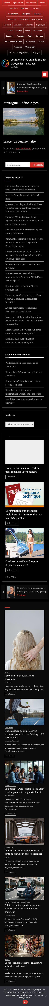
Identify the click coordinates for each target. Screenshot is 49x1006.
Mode (27, 30)
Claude (8, 372)
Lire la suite (10, 694)
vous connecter (23, 148)
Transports (30, 47)
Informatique (36, 19)
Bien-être (14, 8)
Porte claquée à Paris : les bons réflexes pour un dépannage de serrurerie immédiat (23, 299)
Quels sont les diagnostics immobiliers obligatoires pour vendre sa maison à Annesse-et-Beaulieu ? (31, 86)
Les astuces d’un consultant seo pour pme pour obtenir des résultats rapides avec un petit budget (23, 255)
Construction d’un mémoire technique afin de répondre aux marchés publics (23, 514)
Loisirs (10, 30)
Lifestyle (29, 25)
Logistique (40, 25)
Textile (41, 41)
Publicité (20, 36)
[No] (45, 996)
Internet (7, 25)
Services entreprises (13, 41)
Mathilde (9, 399)
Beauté (42, 3)
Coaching (35, 8)
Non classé (37, 30)
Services (39, 36)
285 (12, 577)
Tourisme (18, 47)
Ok (25, 1002)
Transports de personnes (19, 52)
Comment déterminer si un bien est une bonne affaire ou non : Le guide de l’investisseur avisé (24, 242)
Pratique (9, 36)
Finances (37, 14)
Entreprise (26, 14)
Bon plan (24, 8)
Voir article (12, 476)
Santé (30, 36)
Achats (7, 3)
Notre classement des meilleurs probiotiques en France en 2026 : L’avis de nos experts (23, 277)
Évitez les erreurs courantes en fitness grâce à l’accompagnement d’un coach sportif (31, 590)
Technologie (30, 41)
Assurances (31, 3)
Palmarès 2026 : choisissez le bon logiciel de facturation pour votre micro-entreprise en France (24, 221)
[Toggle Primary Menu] (45, 74)
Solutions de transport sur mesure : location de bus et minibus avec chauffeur (23, 908)
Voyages (36, 52)
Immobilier (11, 19)
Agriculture (18, 3)
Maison (19, 30)
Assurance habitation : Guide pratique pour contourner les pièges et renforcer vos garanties (24, 321)
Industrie (23, 19)
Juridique (18, 25)
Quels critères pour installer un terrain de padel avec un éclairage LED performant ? (24, 734)
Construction (12, 14)
